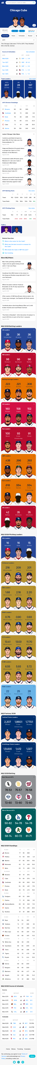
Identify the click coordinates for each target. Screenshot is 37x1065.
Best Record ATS (7, 777)
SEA (26, 1039)
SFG (26, 1031)
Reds (6, 117)
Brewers (7, 109)
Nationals (8, 864)
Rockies (7, 912)
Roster (30, 36)
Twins (6, 950)
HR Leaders (6, 330)
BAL (15, 1004)
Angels (7, 975)
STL (23, 70)
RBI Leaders (6, 355)
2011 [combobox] (3, 40)
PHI (15, 1008)
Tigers (7, 953)
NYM (15, 1000)
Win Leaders (6, 538)
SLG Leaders (6, 481)
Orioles (7, 935)
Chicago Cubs (18, 10)
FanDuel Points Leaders (10, 717)
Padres (7, 900)
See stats (32, 191)
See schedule (30, 52)
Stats (13, 36)
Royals (7, 957)
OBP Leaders (6, 456)
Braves (7, 853)
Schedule (22, 36)
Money (13, 1049)
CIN (14, 1031)
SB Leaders (6, 508)
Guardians (8, 946)
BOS (15, 996)
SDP (23, 58)
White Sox (8, 942)
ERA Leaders (6, 588)
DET (26, 1023)
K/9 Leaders (6, 637)
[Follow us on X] (23, 1062)
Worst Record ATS (8, 810)
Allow (32, 1056)
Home (8, 1049)
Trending (20, 1049)
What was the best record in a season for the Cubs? (18, 245)
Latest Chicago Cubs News (11, 134)
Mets (6, 868)
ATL (27, 1000)
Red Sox (7, 928)
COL (15, 1012)
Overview (5, 36)
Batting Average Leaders (10, 379)
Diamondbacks (9, 904)
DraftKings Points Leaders (11, 744)
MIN (27, 1004)
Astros (7, 128)
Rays (6, 920)
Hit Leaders (6, 404)
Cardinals (8, 113)
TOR (27, 996)
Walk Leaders (6, 687)
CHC (14, 1027)
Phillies (7, 857)
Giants (7, 908)
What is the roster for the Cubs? (15, 241)
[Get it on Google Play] (18, 1062)
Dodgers (7, 896)
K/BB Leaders (6, 662)
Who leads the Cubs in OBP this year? (16, 250)
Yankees (7, 924)
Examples (27, 1049)
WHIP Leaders (6, 612)
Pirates (7, 121)
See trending (9, 253)
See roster (32, 79)
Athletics (8, 979)
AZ (27, 1012)
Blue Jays (8, 932)
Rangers (7, 967)
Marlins (7, 860)
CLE (14, 1035)
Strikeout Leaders (8, 563)
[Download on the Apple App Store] (14, 1062)
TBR (14, 1023)
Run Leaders (6, 429)
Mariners (7, 971)
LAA (26, 1035)
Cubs (6, 878)
